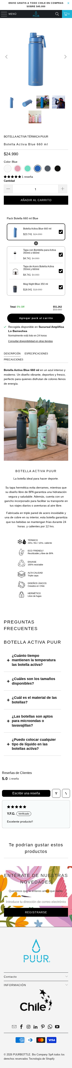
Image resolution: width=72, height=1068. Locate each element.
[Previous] (7, 57)
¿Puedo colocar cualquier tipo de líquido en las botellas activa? (34, 744)
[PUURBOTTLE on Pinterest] (43, 1027)
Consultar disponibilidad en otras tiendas (30, 341)
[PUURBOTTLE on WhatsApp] (50, 1027)
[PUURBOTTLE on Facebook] (22, 1027)
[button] (13, 176)
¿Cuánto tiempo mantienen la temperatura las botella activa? (34, 660)
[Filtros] (56, 793)
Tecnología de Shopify (42, 1058)
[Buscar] (57, 14)
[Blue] (37, 168)
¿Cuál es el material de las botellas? (34, 700)
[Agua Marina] (27, 168)
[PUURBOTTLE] (36, 14)
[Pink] (17, 168)
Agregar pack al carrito (36, 318)
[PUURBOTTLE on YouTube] (57, 1027)
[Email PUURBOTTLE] (14, 1027)
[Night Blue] (47, 168)
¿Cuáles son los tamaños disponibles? (33, 681)
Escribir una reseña (26, 793)
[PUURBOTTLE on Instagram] (29, 1027)
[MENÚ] (2, 14)
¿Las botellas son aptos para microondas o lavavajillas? (32, 720)
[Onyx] (57, 168)
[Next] (65, 57)
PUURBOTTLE (21, 1054)
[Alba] (7, 168)
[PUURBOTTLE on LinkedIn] (36, 1027)
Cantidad (9, 180)
